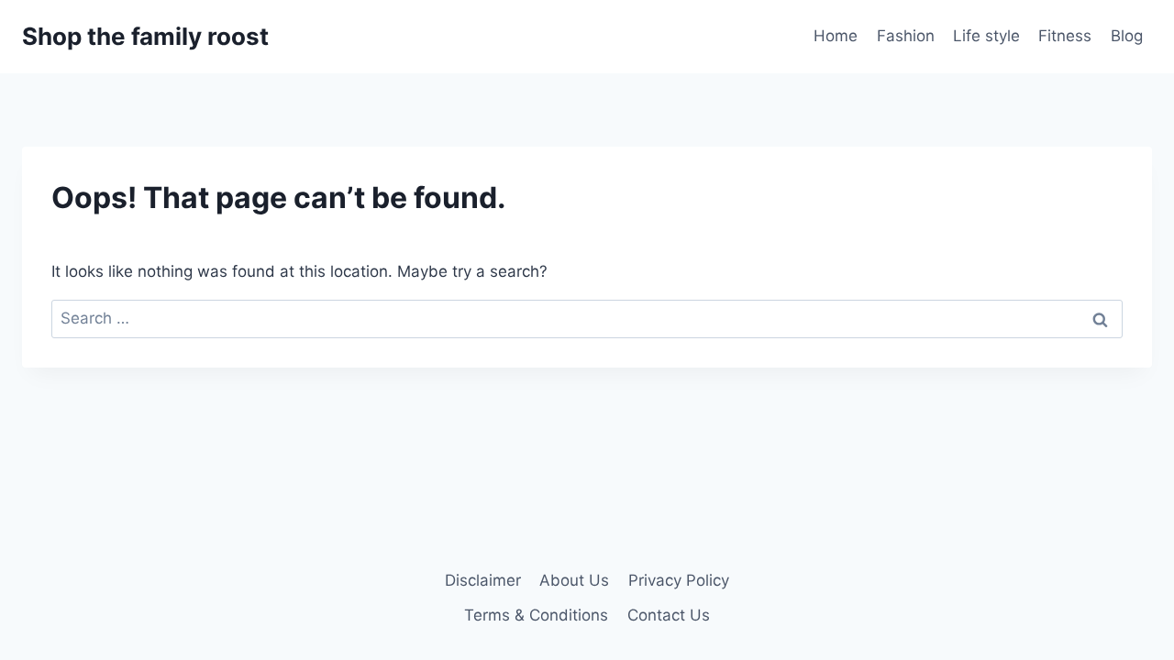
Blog (1127, 36)
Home (836, 36)
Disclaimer (483, 580)
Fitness (1064, 36)
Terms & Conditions (536, 615)
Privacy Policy (678, 580)
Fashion (906, 36)
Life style (986, 36)
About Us (574, 580)
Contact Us (668, 615)
